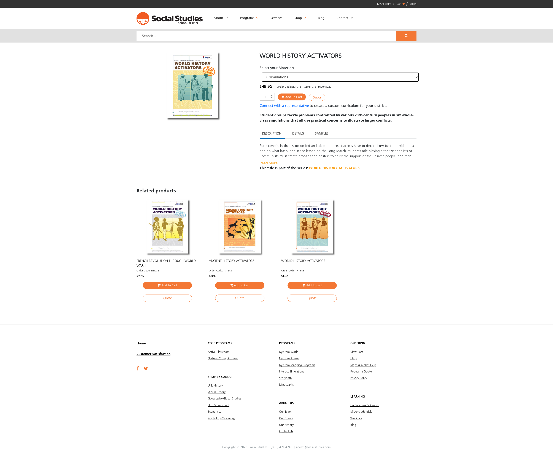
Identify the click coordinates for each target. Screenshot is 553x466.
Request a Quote (361, 371)
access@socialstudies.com (313, 447)
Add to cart (293, 97)
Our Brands (286, 418)
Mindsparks (286, 384)
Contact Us (345, 18)
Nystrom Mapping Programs (297, 365)
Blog (321, 18)
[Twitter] (146, 368)
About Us (221, 18)
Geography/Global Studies (224, 398)
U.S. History (215, 385)
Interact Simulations (291, 371)
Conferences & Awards (364, 405)
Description (271, 133)
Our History (286, 424)
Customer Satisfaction (153, 354)
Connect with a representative (284, 105)
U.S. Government (218, 405)
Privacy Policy (358, 378)
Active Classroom (218, 351)
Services (276, 18)
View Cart (356, 351)
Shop (298, 18)
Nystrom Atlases (289, 358)
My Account (384, 4)
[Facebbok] (138, 368)
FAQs (353, 358)
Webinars (356, 418)
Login (413, 4)
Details (298, 133)
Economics (214, 411)
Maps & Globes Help (363, 365)
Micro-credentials (361, 411)
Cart (399, 4)
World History (217, 392)
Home (141, 343)
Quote (317, 97)
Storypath (285, 378)
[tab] (272, 134)
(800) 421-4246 (281, 447)
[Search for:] (267, 36)
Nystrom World (289, 351)
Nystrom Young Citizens (223, 358)
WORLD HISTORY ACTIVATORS (334, 168)
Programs (247, 18)
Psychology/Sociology (221, 418)
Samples (322, 133)
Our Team (285, 411)
